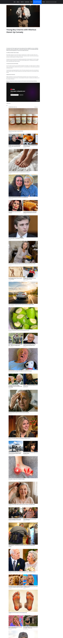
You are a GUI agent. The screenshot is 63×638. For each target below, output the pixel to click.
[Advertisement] (23, 41)
